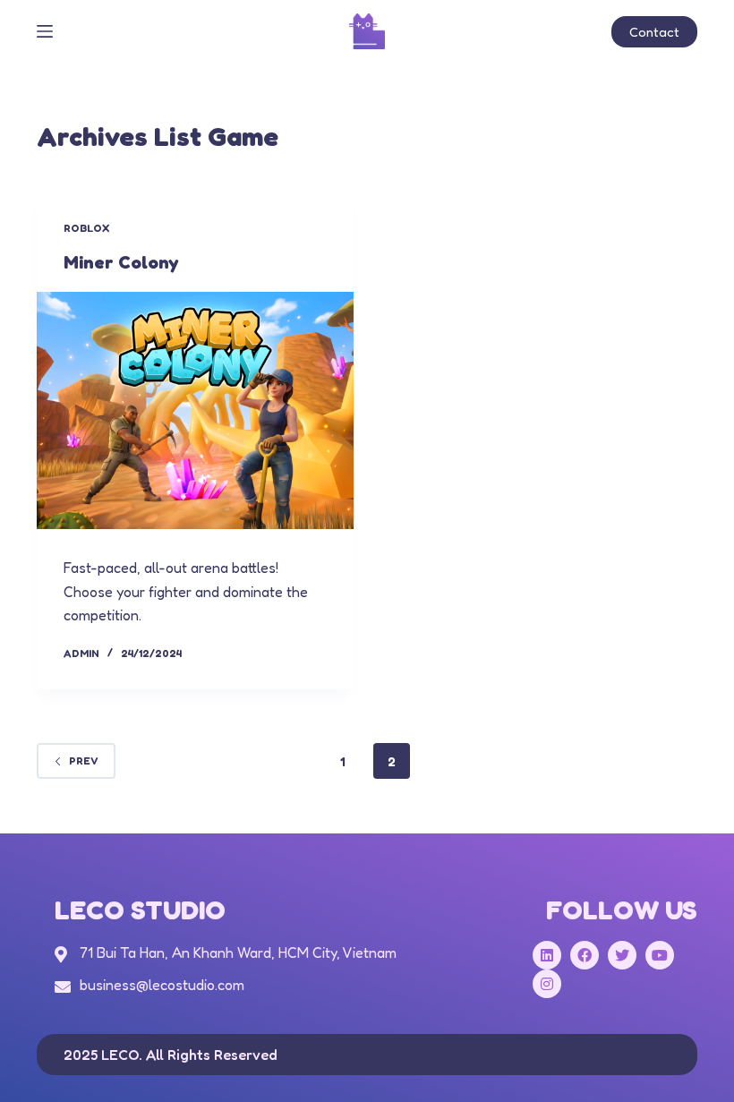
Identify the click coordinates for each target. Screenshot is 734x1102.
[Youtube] (659, 955)
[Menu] (45, 31)
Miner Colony (121, 262)
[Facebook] (584, 955)
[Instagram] (547, 984)
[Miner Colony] (195, 411)
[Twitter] (622, 955)
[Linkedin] (547, 955)
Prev (83, 760)
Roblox (86, 228)
